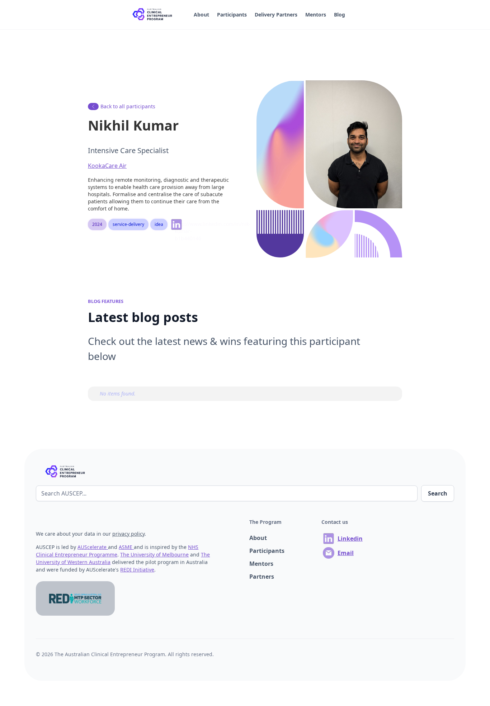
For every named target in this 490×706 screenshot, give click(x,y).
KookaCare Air (107, 166)
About (201, 14)
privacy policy (128, 533)
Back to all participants (127, 106)
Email (346, 552)
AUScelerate (92, 547)
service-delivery (128, 224)
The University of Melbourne (154, 554)
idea (159, 224)
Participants (232, 14)
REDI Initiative (137, 569)
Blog (339, 14)
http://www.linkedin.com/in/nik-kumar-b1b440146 (179, 226)
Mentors (315, 14)
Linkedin (350, 538)
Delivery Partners (276, 14)
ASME (126, 547)
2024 (97, 224)
